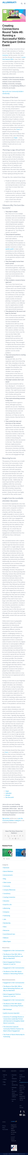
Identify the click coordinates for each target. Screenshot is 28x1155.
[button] (3, 853)
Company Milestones (9, 890)
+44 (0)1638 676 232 (22, 1076)
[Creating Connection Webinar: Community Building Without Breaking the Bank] (7, 850)
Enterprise (6, 912)
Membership (6, 923)
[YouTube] (21, 1115)
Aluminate (6, 868)
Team (4, 1084)
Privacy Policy (4, 1126)
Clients (4, 1079)
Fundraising (6, 915)
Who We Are (5, 1075)
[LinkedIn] (24, 1115)
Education (6, 901)
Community (6, 886)
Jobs (4, 919)
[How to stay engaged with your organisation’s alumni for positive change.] (21, 850)
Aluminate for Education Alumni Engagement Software (14, 1092)
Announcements (8, 875)
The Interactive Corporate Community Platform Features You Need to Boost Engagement (13, 1029)
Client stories (7, 882)
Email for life (14, 1100)
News (5, 927)
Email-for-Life (7, 904)
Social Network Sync (9, 934)
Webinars (6, 938)
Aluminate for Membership (14, 1083)
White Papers (7, 941)
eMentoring (6, 908)
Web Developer (7, 1009)
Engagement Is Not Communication (13, 950)
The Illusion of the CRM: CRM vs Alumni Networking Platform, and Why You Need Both (13, 956)
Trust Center (5, 1129)
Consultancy (6, 893)
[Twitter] (24, 1112)
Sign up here (5, 818)
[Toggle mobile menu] (25, 3)
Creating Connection (9, 897)
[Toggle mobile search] (21, 3)
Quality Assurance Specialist (11, 1013)
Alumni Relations (8, 871)
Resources (6, 930)
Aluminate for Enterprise (14, 1076)
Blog (4, 879)
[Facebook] (21, 1112)
